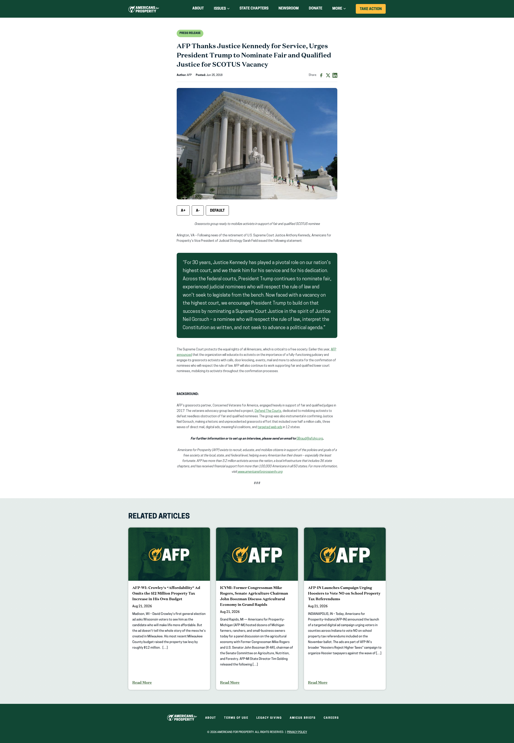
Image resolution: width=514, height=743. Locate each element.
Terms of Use (236, 718)
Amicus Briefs (303, 718)
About (198, 8)
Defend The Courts (268, 411)
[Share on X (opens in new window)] (328, 75)
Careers (331, 718)
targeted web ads (270, 427)
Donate (315, 9)
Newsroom (288, 8)
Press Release (190, 33)
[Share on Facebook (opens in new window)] (321, 75)
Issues (220, 9)
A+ (183, 211)
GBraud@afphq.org (309, 438)
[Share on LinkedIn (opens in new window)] (334, 75)
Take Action (373, 10)
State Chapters (254, 8)
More (337, 9)
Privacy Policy (297, 732)
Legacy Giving (269, 718)
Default (217, 211)
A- (198, 211)
